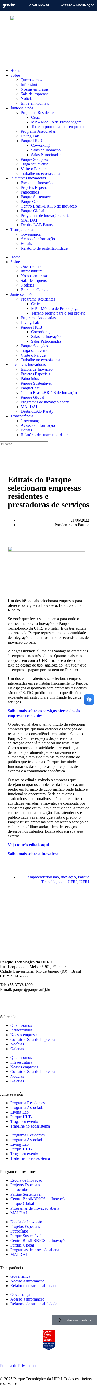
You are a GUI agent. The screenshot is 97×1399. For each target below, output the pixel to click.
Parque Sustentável (36, 197)
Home (15, 70)
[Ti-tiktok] (62, 1002)
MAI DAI (29, 220)
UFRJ (84, 882)
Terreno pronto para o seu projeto (58, 126)
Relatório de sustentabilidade (44, 248)
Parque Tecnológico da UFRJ (65, 879)
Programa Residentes (38, 112)
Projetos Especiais (35, 187)
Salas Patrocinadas (46, 154)
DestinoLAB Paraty (37, 225)
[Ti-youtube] (34, 1002)
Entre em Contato (35, 103)
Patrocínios (30, 192)
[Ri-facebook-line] (20, 1002)
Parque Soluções (34, 159)
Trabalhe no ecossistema (40, 173)
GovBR (8, 5)
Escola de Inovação (37, 183)
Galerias (17, 1049)
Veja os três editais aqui (28, 845)
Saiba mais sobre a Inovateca (33, 853)
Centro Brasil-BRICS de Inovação (49, 206)
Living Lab (30, 136)
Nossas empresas (34, 89)
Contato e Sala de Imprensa (32, 1039)
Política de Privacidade (18, 1365)
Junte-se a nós (21, 108)
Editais (26, 243)
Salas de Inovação (46, 150)
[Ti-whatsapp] (76, 1002)
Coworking (40, 145)
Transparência (21, 229)
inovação (68, 877)
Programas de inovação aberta (45, 215)
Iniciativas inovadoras (28, 178)
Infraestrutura (31, 84)
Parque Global (32, 211)
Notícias (27, 98)
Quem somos (31, 80)
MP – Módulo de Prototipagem (56, 122)
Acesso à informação (77, 5)
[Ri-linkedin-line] (48, 1002)
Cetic (35, 117)
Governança (31, 234)
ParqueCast (30, 201)
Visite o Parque (33, 168)
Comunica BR (39, 5)
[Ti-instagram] (6, 1002)
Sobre (15, 75)
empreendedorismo (43, 877)
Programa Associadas (38, 131)
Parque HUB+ (32, 140)
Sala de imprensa (34, 94)
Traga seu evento (34, 164)
